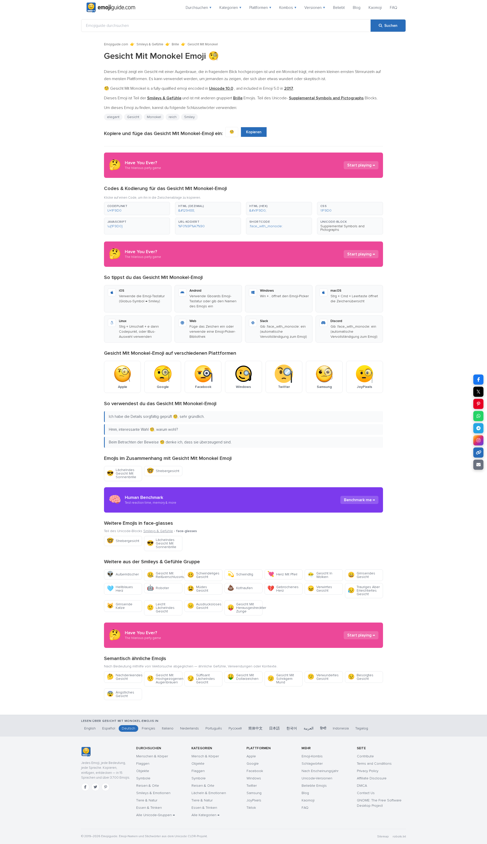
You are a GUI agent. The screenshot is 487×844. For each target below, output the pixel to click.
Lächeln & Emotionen (209, 793)
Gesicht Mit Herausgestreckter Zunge (245, 607)
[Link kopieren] (478, 452)
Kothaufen (240, 588)
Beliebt (339, 7)
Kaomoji (375, 7)
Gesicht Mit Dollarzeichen (242, 677)
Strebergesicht (163, 470)
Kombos (287, 7)
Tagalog (361, 728)
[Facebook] (85, 787)
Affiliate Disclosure (372, 778)
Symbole (143, 778)
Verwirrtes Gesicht (319, 589)
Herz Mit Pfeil (282, 574)
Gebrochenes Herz (283, 589)
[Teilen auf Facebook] (478, 379)
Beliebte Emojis (314, 785)
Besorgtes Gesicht (360, 677)
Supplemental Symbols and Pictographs (342, 228)
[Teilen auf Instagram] (478, 440)
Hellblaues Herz (120, 589)
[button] (137, 208)
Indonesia (341, 728)
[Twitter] (95, 787)
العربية (309, 728)
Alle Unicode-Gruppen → (155, 815)
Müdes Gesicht (197, 589)
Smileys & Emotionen (153, 793)
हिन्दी (323, 728)
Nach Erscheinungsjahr (320, 771)
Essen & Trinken (149, 807)
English (90, 728)
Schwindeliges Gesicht (203, 575)
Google (253, 763)
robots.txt (399, 836)
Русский (235, 728)
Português (213, 728)
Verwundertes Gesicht (323, 677)
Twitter (252, 785)
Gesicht (133, 117)
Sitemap (383, 836)
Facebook (255, 771)
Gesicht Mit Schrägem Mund (280, 678)
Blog (356, 7)
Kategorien (230, 7)
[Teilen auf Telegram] (478, 428)
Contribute (365, 756)
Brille (175, 44)
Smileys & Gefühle (149, 44)
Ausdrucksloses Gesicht (204, 606)
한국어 (291, 728)
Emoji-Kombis (312, 756)
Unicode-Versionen (317, 778)
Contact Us (366, 793)
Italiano (167, 728)
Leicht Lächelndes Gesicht (161, 607)
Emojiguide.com (116, 44)
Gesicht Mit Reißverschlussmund (164, 575)
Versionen (314, 7)
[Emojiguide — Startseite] (86, 752)
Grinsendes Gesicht (361, 575)
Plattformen (260, 7)
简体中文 (255, 728)
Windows (254, 778)
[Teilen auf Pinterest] (478, 404)
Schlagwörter (312, 763)
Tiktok (251, 807)
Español (108, 728)
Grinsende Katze (119, 606)
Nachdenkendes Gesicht (124, 677)
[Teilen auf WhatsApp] (478, 416)
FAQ (393, 7)
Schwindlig (240, 574)
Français (148, 728)
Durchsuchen (198, 7)
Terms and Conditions (374, 763)
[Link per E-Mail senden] (478, 465)
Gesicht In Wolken (319, 575)
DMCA (362, 785)
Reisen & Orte (147, 785)
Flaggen (142, 763)
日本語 (274, 728)
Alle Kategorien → (205, 815)
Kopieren (254, 132)
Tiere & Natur (146, 800)
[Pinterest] (105, 787)
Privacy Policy (367, 771)
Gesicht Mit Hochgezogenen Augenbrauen (164, 678)
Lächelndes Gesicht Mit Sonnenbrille (121, 473)
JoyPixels (254, 800)
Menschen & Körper (152, 756)
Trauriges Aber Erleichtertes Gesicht (364, 590)
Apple (251, 756)
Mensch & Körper (205, 756)
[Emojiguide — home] (110, 8)
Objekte (142, 771)
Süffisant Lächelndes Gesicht (201, 678)
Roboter (158, 588)
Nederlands (189, 728)
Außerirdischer (123, 574)
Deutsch (128, 728)
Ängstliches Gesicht (120, 694)
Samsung (254, 793)
